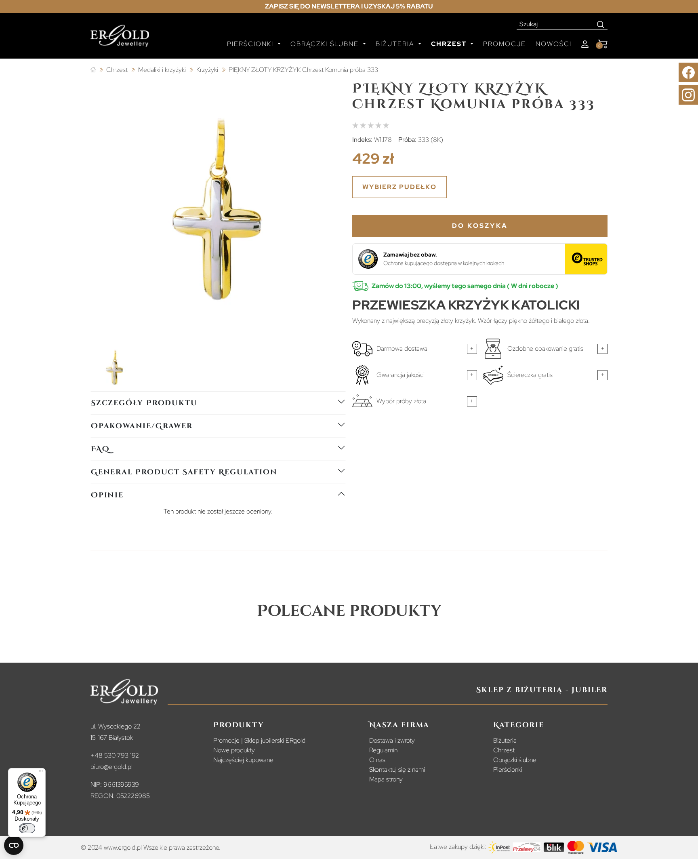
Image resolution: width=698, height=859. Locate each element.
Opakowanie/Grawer (142, 426)
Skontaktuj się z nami (397, 769)
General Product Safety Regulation (184, 472)
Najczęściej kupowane (243, 760)
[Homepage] (119, 39)
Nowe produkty (234, 750)
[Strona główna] (93, 70)
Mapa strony (386, 779)
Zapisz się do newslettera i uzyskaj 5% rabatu (349, 6)
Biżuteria (505, 740)
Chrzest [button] (450, 44)
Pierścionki (507, 769)
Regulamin (383, 750)
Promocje (504, 44)
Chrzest (504, 750)
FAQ (100, 449)
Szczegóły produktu (144, 403)
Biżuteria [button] (396, 44)
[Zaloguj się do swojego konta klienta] (585, 44)
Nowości (554, 44)
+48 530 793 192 (114, 755)
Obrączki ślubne (514, 760)
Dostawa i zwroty (392, 740)
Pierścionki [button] (251, 44)
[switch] (27, 828)
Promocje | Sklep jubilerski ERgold (259, 740)
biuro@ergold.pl (111, 766)
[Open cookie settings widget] (13, 845)
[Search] (601, 24)
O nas (377, 760)
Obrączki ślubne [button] (325, 44)
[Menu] (41, 773)
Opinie (107, 495)
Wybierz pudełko (399, 187)
